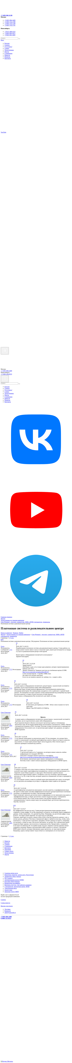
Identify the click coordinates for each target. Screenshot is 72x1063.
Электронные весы (10, 888)
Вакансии (7, 911)
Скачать (7, 45)
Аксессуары (8, 890)
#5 (15, 712)
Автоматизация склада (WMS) (14, 880)
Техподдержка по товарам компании (18, 634)
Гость (2, 646)
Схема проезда (5, 903)
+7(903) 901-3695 (9, 35)
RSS (2, 639)
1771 (10, 650)
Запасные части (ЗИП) (11, 891)
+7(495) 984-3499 (9, 20)
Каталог (7, 43)
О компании (8, 53)
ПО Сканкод (8, 878)
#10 (14, 805)
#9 (14, 785)
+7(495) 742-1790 (9, 23)
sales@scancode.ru (10, 912)
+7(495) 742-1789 (9, 22)
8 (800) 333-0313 (6, 918)
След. (12, 638)
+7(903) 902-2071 (9, 33)
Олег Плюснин (6, 712)
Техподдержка (9, 50)
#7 (21, 747)
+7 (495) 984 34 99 (6, 15)
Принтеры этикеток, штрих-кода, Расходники (19, 875)
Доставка (7, 909)
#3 (15, 681)
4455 (10, 725)
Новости (7, 55)
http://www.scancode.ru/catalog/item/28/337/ (36, 672)
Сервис (6, 48)
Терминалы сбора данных (12, 876)
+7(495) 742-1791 (9, 25)
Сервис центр (8, 851)
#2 (23, 660)
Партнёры (7, 849)
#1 (17, 643)
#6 (15, 733)
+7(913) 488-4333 (9, 31)
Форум (6, 52)
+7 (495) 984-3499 (6, 371)
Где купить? (8, 46)
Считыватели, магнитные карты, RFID (16, 886)
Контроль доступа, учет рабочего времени (18, 885)
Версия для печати (7, 906)
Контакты (7, 58)
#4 (27, 699)
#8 (15, 764)
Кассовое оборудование (12, 881)
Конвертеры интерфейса (12, 883)
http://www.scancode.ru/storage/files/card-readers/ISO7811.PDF (39, 757)
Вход (2, 40)
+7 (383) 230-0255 (6, 374)
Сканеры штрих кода (11, 873)
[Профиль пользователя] (5, 722)
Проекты (7, 57)
